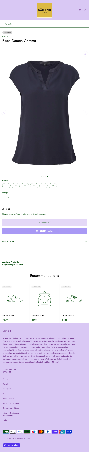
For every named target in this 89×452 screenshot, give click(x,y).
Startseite (8, 24)
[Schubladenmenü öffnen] (3, 10)
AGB (4, 393)
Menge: (5, 193)
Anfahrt (5, 379)
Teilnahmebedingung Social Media (11, 414)
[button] (41, 176)
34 (6, 185)
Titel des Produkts (8, 315)
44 (53, 185)
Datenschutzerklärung (11, 408)
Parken (5, 420)
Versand (19, 214)
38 (25, 185)
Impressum (7, 388)
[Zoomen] (85, 53)
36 (16, 185)
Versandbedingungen (11, 403)
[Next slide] (85, 112)
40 (34, 185)
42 (43, 185)
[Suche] (80, 10)
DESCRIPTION (8, 241)
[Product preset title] (15, 298)
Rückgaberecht (8, 398)
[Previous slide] (3, 112)
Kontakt (5, 384)
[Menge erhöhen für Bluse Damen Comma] (13, 198)
